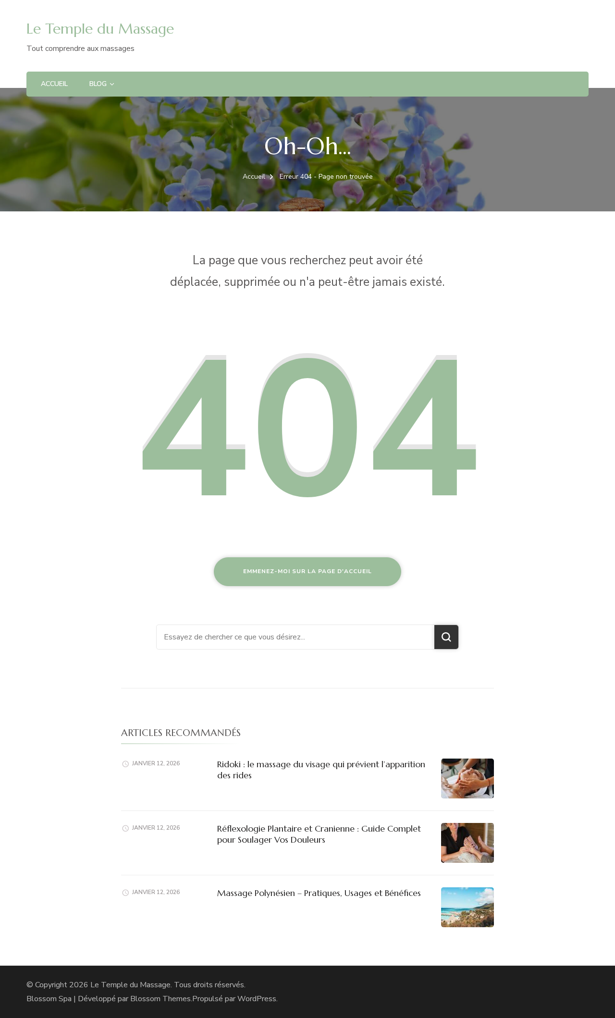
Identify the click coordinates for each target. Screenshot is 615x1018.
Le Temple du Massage (100, 28)
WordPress (256, 998)
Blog (98, 83)
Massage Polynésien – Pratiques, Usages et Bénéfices (319, 892)
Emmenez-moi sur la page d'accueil (307, 571)
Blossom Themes (160, 998)
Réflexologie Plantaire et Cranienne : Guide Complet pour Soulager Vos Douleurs (319, 834)
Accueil (54, 83)
